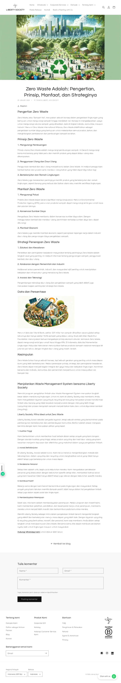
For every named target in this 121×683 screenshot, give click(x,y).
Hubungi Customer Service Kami (45, 633)
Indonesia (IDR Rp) (15, 674)
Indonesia (34, 674)
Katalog (37, 627)
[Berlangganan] (45, 653)
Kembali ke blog (62, 543)
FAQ (64, 623)
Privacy (65, 640)
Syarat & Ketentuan (70, 636)
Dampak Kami (11, 623)
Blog (8, 634)
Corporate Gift (40, 623)
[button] (42, 4)
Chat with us (105, 676)
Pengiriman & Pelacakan (72, 627)
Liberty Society (95, 674)
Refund (65, 631)
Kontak (9, 639)
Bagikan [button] (23, 106)
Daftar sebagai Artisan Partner (15, 628)
